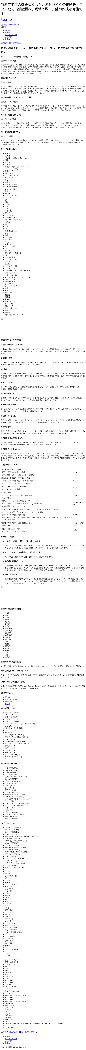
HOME (7, 30)
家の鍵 (7, 32)
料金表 (7, 39)
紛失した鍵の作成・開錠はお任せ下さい (19, 1032)
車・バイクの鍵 (11, 35)
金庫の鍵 (8, 37)
